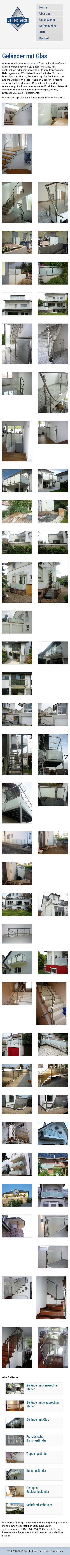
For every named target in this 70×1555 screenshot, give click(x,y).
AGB (42, 32)
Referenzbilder (48, 26)
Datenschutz (57, 1551)
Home (43, 7)
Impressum (43, 1551)
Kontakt (44, 38)
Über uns (44, 13)
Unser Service (47, 20)
